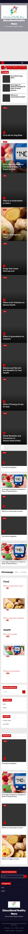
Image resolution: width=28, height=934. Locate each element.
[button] (25, 62)
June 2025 (6, 724)
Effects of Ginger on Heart (10, 859)
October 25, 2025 (18, 643)
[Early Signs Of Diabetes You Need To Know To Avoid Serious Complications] (14, 650)
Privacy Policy (19, 930)
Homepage (7, 928)
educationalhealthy (9, 643)
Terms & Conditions (10, 930)
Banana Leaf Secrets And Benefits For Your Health (12, 370)
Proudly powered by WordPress (9, 923)
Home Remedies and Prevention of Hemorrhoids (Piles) (12, 438)
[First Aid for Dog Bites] (10, 634)
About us (22, 928)
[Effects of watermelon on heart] (13, 586)
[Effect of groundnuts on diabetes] (13, 618)
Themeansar (14, 925)
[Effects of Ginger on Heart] (14, 603)
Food (5, 175)
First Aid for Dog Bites (12, 135)
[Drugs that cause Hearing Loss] (11, 671)
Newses (23, 923)
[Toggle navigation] (22, 63)
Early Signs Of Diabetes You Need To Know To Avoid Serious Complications (18, 88)
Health (5, 108)
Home (16, 572)
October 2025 (7, 720)
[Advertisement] (14, 46)
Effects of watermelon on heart (18, 96)
